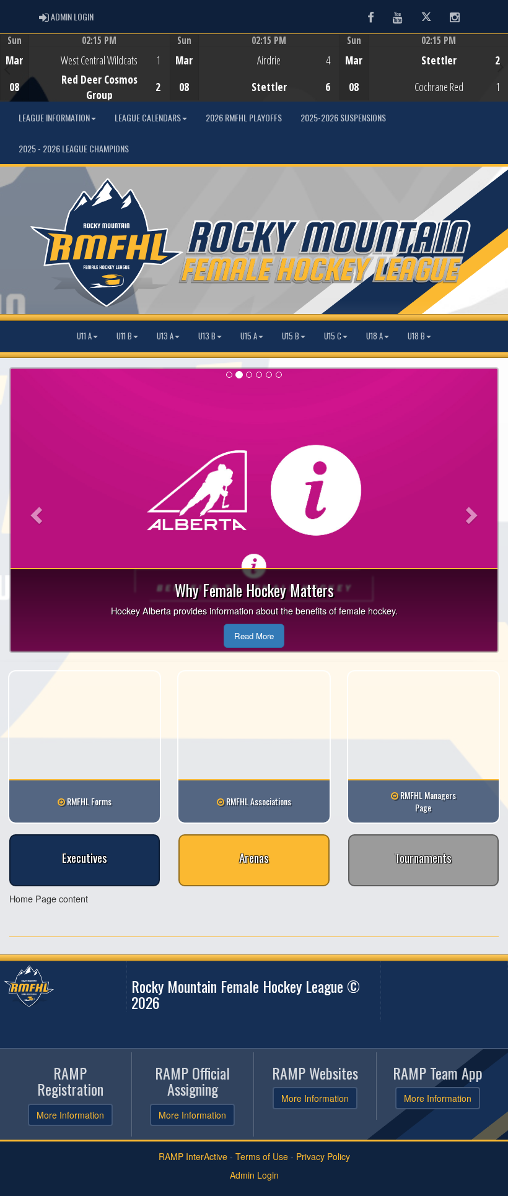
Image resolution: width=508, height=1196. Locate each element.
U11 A (84, 336)
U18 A (374, 336)
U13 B (207, 336)
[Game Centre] (85, 77)
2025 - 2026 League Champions (74, 148)
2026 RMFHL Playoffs (244, 117)
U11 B (124, 336)
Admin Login (254, 1175)
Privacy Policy (323, 1156)
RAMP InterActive (193, 1156)
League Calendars (148, 117)
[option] (85, 67)
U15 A (248, 336)
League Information (54, 117)
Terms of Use (261, 1156)
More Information (70, 1115)
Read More (254, 636)
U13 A (165, 336)
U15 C (332, 336)
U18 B (416, 336)
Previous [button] (7, 69)
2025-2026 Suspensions (343, 117)
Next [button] (501, 66)
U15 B (290, 336)
